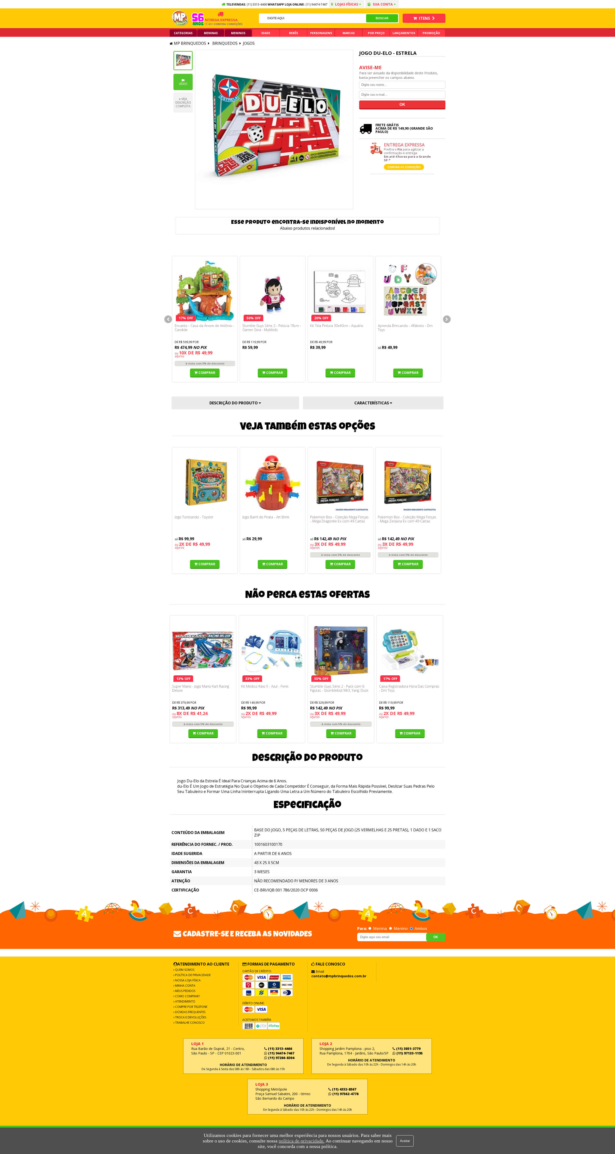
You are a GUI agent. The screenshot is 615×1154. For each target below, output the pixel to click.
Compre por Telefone (190, 1007)
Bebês (293, 33)
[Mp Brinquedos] (180, 18)
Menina (380, 928)
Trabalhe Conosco (189, 1023)
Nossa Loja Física (187, 980)
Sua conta (383, 4)
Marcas (349, 33)
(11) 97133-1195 (409, 1053)
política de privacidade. (302, 1140)
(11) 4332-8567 (343, 1089)
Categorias (183, 33)
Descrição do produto (234, 403)
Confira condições (212, 24)
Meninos (238, 33)
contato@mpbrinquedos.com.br (338, 976)
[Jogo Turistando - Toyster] (205, 482)
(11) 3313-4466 (279, 1048)
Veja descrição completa (183, 102)
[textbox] (312, 18)
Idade (265, 33)
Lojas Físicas (346, 4)
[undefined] (274, 129)
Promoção (431, 33)
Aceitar (405, 1141)
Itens (424, 18)
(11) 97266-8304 (280, 1057)
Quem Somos (184, 970)
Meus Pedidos (184, 991)
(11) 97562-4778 (344, 1093)
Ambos (420, 928)
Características (372, 403)
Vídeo (183, 84)
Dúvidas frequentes (189, 1012)
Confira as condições (404, 167)
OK (435, 937)
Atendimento (184, 1001)
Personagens (321, 33)
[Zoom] (183, 60)
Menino (401, 928)
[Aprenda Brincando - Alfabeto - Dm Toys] (408, 291)
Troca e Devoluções (190, 1017)
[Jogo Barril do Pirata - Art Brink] (272, 482)
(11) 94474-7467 (316, 4)
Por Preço (376, 33)
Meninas (211, 33)
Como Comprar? (187, 996)
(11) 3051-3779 (407, 1048)
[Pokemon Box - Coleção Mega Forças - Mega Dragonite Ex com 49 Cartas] (340, 482)
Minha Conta (184, 986)
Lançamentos (404, 33)
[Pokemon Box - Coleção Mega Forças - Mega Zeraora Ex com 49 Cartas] (408, 482)
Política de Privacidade (192, 975)
